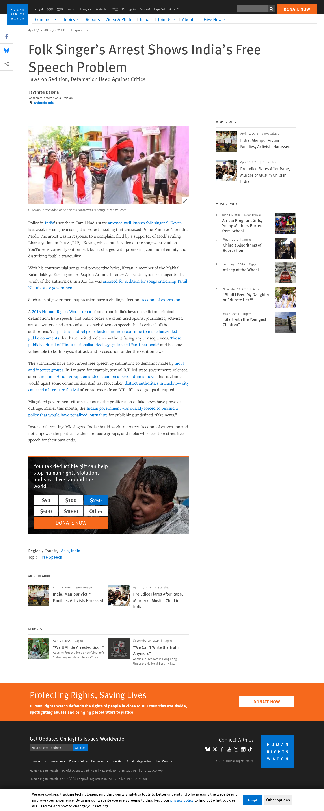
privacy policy (182, 800)
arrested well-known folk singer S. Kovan (145, 222)
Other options (278, 800)
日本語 (114, 9)
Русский (145, 9)
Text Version (164, 761)
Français (85, 9)
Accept (252, 799)
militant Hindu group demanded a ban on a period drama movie (98, 376)
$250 (96, 500)
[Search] (271, 8)
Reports (93, 19)
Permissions (99, 761)
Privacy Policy (78, 761)
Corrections (57, 761)
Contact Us (39, 761)
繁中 (60, 9)
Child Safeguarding (139, 761)
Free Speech (51, 557)
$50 (46, 500)
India (49, 222)
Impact (146, 19)
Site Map (117, 761)
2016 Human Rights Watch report (62, 311)
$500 (46, 511)
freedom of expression (160, 299)
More (174, 9)
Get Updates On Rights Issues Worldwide (77, 738)
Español (159, 9)
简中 (50, 9)
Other (95, 511)
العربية (39, 9)
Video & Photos (120, 19)
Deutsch (100, 9)
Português (129, 9)
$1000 (71, 511)
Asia (65, 550)
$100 (71, 500)
